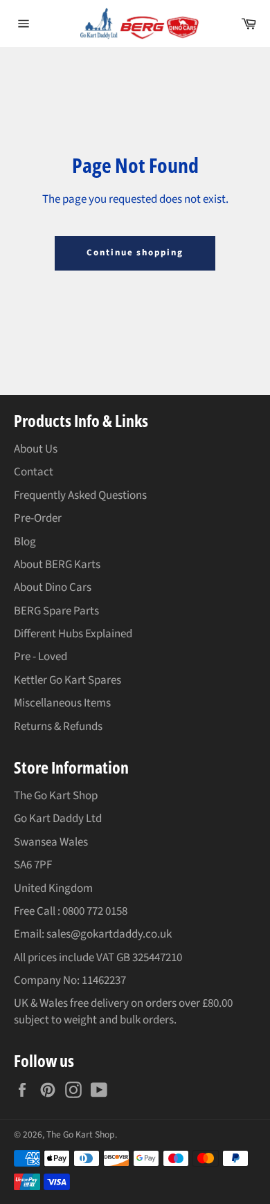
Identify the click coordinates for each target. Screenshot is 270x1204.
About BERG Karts (57, 564)
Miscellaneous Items (62, 703)
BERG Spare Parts (56, 611)
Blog (25, 541)
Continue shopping (135, 252)
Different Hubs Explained (73, 634)
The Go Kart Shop (80, 1134)
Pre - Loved (40, 656)
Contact (33, 472)
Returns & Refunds (58, 726)
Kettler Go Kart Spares (67, 680)
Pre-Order (38, 518)
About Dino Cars (52, 587)
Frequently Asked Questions (80, 495)
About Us (35, 449)
